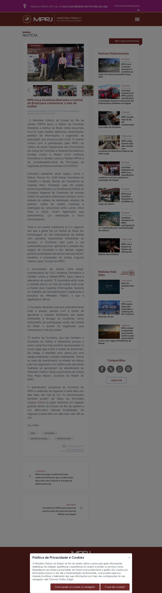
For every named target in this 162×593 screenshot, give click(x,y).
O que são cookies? (115, 587)
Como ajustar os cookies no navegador (75, 587)
